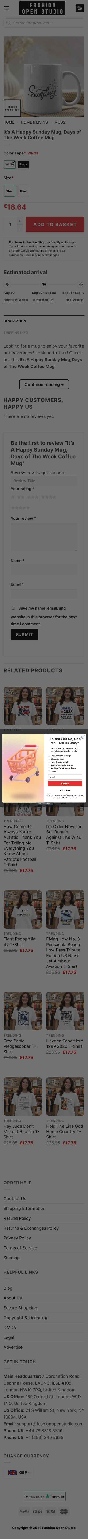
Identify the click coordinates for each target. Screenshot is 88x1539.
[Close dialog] (83, 737)
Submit (65, 783)
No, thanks (65, 790)
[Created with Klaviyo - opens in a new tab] (44, 803)
